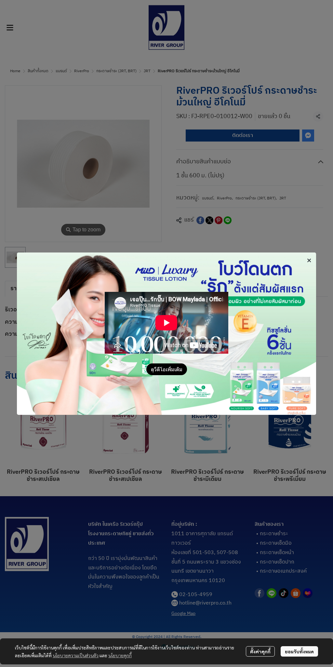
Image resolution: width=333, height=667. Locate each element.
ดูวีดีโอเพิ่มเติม (166, 369)
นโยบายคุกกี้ (120, 655)
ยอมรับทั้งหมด (299, 651)
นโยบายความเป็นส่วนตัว (76, 655)
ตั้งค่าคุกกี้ (260, 651)
